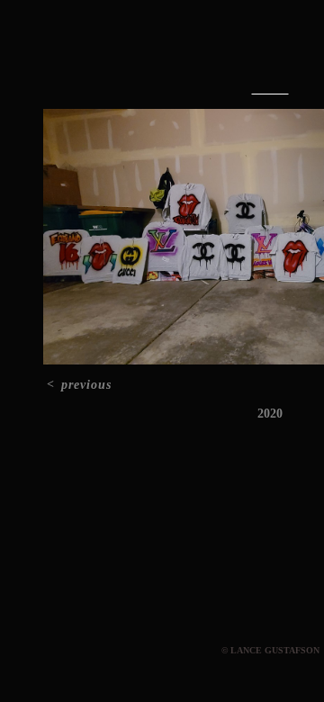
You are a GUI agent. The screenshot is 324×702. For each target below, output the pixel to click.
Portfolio (230, 52)
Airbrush (270, 89)
